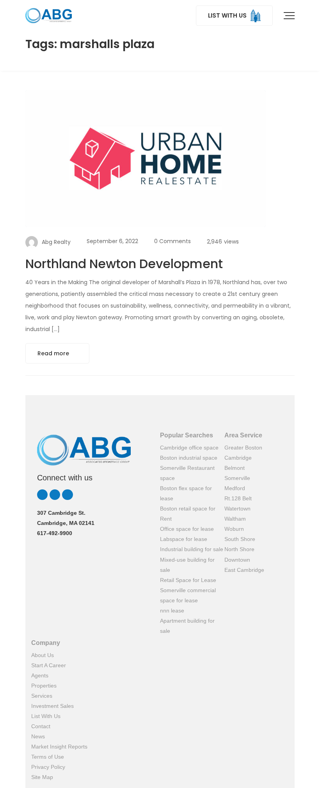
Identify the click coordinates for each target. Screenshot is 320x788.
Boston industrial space (188, 458)
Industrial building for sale (191, 549)
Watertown (237, 508)
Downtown (237, 560)
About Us (42, 655)
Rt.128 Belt (238, 498)
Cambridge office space (189, 447)
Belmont (234, 468)
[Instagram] (55, 494)
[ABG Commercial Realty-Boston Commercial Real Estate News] (48, 15)
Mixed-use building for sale (187, 565)
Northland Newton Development (124, 263)
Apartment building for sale (187, 626)
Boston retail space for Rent (187, 513)
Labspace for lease (183, 539)
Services (41, 696)
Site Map (42, 777)
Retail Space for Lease (188, 580)
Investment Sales (52, 706)
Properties (44, 685)
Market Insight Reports (59, 746)
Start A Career (48, 665)
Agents (39, 675)
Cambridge (238, 458)
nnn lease (172, 610)
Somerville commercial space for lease (188, 595)
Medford (234, 488)
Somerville (237, 478)
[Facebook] (67, 494)
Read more (54, 353)
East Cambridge (244, 570)
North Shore (239, 549)
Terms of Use (47, 757)
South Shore (239, 539)
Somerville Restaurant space (187, 473)
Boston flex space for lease (186, 493)
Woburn (234, 529)
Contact (40, 726)
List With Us (45, 716)
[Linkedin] (42, 494)
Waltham (235, 519)
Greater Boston (243, 447)
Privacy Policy (48, 767)
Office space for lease (187, 529)
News (38, 736)
